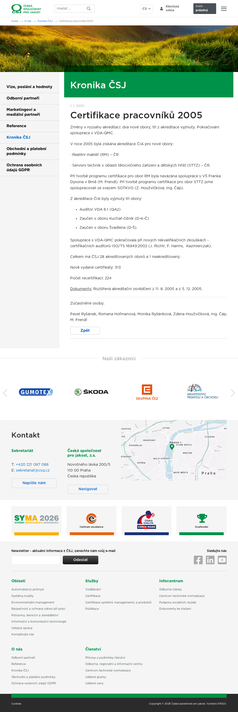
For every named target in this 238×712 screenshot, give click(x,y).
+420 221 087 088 (32, 464)
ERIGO (222, 704)
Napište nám (34, 483)
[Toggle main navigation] (223, 8)
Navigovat (88, 489)
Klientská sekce (172, 8)
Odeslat (80, 560)
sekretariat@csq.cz (33, 470)
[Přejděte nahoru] (228, 702)
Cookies (16, 704)
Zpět (85, 330)
